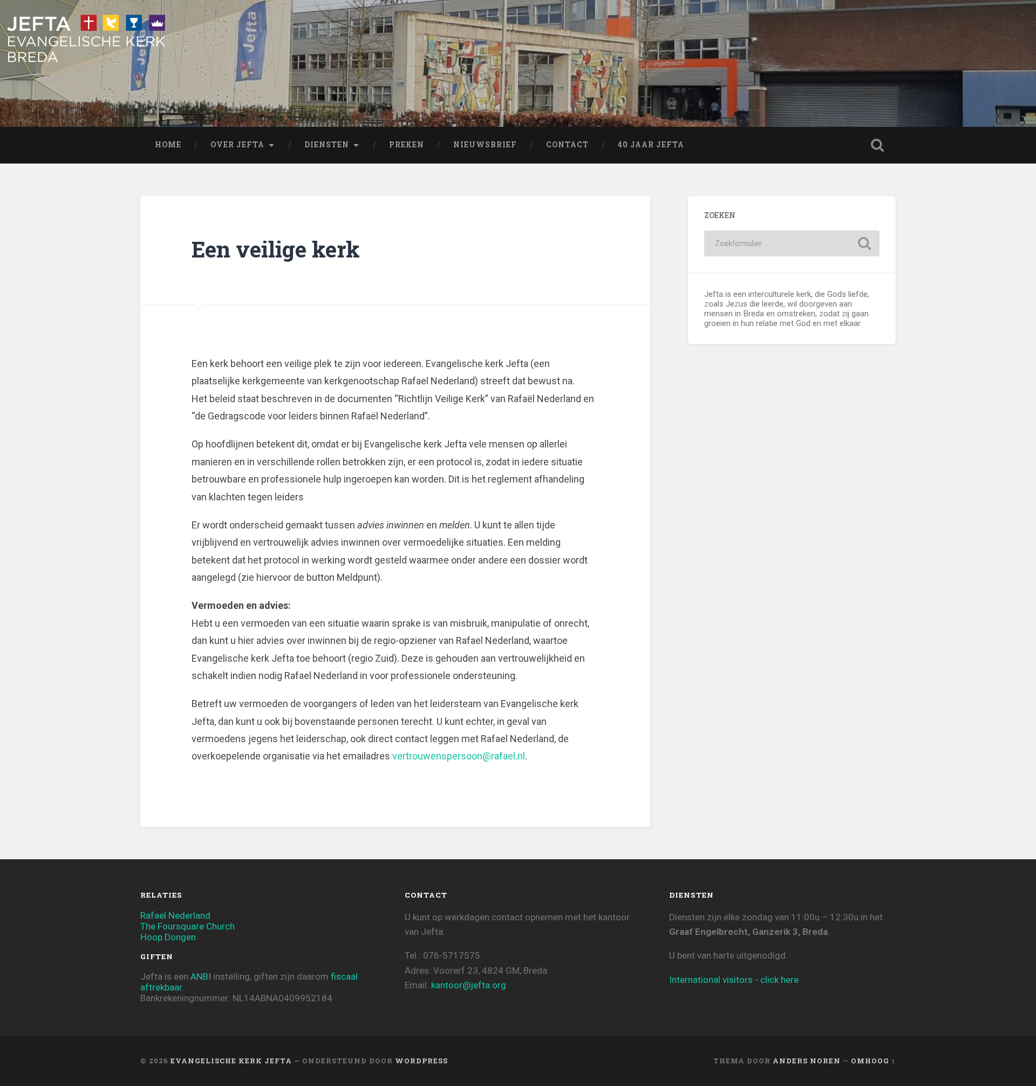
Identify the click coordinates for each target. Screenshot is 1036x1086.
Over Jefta (237, 145)
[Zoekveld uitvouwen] (877, 145)
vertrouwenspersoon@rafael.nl (458, 756)
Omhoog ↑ (873, 1060)
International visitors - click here (734, 979)
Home (168, 145)
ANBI (200, 976)
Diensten (326, 145)
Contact (567, 145)
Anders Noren (807, 1060)
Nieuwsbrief (485, 145)
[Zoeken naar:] (792, 243)
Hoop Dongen (168, 937)
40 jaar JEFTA (651, 145)
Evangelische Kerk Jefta (231, 1060)
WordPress (421, 1060)
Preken (406, 145)
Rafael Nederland (175, 915)
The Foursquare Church (187, 926)
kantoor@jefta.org (468, 985)
